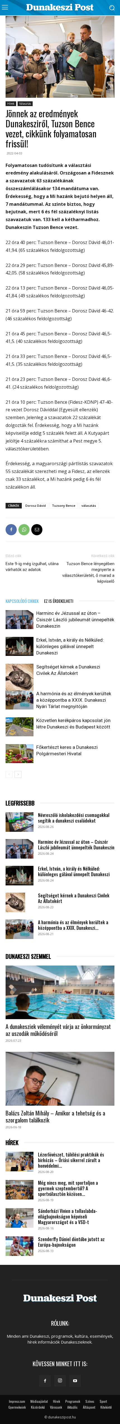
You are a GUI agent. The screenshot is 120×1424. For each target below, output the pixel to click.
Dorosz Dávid (35, 505)
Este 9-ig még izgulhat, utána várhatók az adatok (32, 566)
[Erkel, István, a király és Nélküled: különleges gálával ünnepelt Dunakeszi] (19, 646)
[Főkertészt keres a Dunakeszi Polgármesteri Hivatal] (19, 753)
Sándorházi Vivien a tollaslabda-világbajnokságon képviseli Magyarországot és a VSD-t (67, 1216)
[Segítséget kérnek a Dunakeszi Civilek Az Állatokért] (19, 678)
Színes (89, 1401)
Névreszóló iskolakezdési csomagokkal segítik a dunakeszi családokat (73, 818)
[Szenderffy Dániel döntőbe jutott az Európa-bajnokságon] (19, 1246)
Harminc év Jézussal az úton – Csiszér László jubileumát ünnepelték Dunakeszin (75, 619)
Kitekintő (106, 1407)
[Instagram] (60, 1380)
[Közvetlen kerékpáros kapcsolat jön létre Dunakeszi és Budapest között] (19, 727)
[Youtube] (75, 1381)
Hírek (11, 104)
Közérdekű (38, 1407)
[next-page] (18, 774)
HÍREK (12, 1143)
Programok (72, 1401)
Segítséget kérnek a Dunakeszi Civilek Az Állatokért (73, 898)
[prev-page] (9, 774)
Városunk (56, 1407)
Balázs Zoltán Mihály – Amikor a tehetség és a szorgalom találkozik (55, 1116)
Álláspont (89, 1407)
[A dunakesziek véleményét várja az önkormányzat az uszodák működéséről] (60, 992)
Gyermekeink (17, 1407)
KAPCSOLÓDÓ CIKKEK (22, 601)
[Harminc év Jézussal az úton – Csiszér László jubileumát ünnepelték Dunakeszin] (19, 619)
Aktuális (72, 1407)
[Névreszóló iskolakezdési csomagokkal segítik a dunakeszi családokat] (19, 822)
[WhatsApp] (24, 529)
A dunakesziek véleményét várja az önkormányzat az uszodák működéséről (58, 1030)
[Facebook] (11, 529)
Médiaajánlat (39, 1401)
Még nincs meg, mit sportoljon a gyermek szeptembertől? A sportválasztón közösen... (68, 1188)
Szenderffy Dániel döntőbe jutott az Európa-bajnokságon (71, 1242)
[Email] (36, 529)
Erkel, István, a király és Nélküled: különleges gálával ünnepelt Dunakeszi (70, 646)
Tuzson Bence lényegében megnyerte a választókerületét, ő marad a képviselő (88, 572)
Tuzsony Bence (63, 505)
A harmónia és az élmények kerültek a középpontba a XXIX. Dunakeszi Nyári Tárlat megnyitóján (73, 700)
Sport (103, 1401)
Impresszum (17, 1401)
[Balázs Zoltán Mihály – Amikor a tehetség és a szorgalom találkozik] (60, 1079)
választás (88, 505)
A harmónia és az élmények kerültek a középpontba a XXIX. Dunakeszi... (73, 925)
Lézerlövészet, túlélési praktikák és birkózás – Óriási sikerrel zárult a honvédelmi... (71, 1160)
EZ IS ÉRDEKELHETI (58, 601)
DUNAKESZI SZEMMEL (28, 956)
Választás (25, 104)
